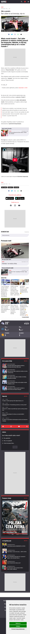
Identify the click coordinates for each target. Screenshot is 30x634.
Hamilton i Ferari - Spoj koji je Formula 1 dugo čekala (15, 271)
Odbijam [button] (18, 626)
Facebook (11, 205)
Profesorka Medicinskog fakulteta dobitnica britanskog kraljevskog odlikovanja (15, 365)
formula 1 (10, 187)
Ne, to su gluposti (8, 440)
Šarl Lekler (4, 187)
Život (6, 610)
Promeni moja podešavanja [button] (18, 629)
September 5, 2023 (23, 87)
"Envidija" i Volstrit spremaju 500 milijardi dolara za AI (15, 400)
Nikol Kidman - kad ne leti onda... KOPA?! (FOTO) (15, 551)
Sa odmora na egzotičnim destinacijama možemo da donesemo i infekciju (15, 419)
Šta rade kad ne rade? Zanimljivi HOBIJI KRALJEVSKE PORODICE (15, 568)
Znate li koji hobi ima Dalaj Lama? (15, 562)
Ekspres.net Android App (19, 198)
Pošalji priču (25, 1)
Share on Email (21, 34)
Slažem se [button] (18, 623)
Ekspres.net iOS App (10, 198)
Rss (27, 426)
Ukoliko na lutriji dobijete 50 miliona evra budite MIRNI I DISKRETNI (15, 414)
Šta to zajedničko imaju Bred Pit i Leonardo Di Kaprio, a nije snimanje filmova (15, 556)
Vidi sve (25, 361)
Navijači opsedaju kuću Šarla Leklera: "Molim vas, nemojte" (15, 131)
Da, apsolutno (7, 438)
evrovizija (16, 187)
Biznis (5, 604)
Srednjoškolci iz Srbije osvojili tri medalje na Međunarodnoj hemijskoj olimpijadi (15, 388)
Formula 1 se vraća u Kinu (15, 254)
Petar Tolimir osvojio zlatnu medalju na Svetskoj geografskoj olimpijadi (15, 377)
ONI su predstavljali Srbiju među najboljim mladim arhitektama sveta (15, 382)
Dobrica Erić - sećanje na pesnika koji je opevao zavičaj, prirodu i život (15, 409)
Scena (5, 607)
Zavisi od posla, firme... (9, 443)
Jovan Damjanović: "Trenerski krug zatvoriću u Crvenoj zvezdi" (15, 404)
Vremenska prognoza (15, 323)
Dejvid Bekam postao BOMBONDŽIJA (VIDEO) (15, 545)
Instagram (15, 205)
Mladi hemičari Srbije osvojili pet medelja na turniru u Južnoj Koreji (15, 371)
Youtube (19, 205)
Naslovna (5, 600)
